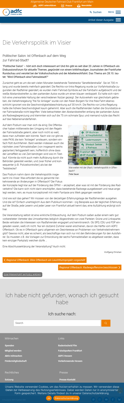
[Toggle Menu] (118, 12)
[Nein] (120, 392)
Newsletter (87, 5)
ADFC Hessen (65, 356)
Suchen (97, 12)
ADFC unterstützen (47, 5)
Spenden (9, 345)
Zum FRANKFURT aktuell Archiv (22, 275)
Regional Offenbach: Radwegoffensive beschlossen (88, 267)
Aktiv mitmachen (13, 356)
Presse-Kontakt (67, 379)
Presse (69, 5)
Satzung (9, 379)
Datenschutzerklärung (66, 398)
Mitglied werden (13, 350)
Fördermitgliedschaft (16, 361)
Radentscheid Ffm (67, 345)
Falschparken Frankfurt (70, 350)
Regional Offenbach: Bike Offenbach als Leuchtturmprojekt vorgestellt (45, 260)
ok (49, 398)
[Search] (105, 323)
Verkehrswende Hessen (70, 361)
